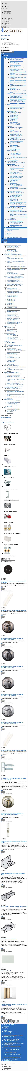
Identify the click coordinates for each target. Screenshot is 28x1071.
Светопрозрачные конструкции (11, 390)
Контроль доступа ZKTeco (13, 354)
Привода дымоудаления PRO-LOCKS (15, 277)
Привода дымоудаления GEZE (14, 283)
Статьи (5, 240)
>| (18, 1021)
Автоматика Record (11, 253)
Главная (2, 415)
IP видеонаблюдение (12, 403)
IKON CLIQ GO (10, 411)
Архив (5, 407)
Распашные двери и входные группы (15, 396)
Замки (5, 287)
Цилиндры (6, 326)
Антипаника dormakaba (12, 337)
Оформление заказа (5, 27)
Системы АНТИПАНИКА (9, 333)
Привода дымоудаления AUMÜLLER (15, 281)
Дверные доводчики (9, 293)
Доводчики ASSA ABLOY (12, 295)
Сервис (5, 241)
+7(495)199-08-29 (7, 12)
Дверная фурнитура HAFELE (13, 323)
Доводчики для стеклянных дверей (15, 382)
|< (1, 1021)
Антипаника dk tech (11, 334)
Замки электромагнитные (13, 291)
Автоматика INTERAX (11, 250)
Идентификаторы (11, 361)
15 (13, 1021)
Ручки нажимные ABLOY (12, 314)
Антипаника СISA (11, 338)
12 (9, 1021)
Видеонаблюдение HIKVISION (13, 401)
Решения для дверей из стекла (11, 372)
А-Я (4, 1047)
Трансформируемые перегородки (15, 386)
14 (12, 1021)
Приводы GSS (10, 272)
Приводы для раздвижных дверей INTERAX (17, 268)
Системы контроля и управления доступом (14, 1037)
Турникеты (6, 341)
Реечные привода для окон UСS (14, 285)
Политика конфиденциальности (14, 237)
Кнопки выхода (10, 364)
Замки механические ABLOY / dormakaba (13, 1035)
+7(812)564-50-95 (7, 13)
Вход (5, 19)
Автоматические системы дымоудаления (13, 276)
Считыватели (10, 356)
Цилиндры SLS (10, 330)
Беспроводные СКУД (11, 348)
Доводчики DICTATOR (12, 307)
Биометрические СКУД (12, 360)
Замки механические (12, 288)
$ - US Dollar (6, 5)
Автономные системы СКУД (13, 357)
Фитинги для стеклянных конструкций (16, 377)
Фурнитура (6, 308)
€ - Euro (5, 3)
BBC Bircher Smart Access (12, 273)
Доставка (9, 231)
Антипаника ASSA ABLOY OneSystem (15, 340)
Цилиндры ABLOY (11, 327)
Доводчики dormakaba (12, 296)
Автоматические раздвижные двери (12, 1042)
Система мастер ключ (9, 1036)
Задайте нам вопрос (5, 420)
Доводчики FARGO (11, 299)
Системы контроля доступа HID (14, 349)
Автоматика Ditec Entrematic (13, 247)
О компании (9, 230)
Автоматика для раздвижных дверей (12, 254)
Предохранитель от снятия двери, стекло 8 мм (13, 750)
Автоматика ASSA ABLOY (12, 251)
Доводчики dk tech (11, 297)
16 (14, 1021)
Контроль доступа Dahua (13, 358)
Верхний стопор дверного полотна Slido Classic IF (14, 906)
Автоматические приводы (13, 383)
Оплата (8, 234)
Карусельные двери (8, 344)
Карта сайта (6, 1069)
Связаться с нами (8, 1066)
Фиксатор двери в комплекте (8, 938)
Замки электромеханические (14, 289)
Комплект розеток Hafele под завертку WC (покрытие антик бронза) (12, 639)
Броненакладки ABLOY (12, 331)
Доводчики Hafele (11, 300)
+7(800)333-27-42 (7, 11)
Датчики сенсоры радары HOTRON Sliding (16, 274)
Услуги (5, 242)
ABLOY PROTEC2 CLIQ (11, 410)
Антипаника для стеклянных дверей (15, 384)
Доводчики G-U (10, 302)
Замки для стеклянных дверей (14, 373)
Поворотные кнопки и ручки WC (14, 322)
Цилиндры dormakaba (12, 329)
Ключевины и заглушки (12, 325)
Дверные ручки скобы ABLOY (13, 318)
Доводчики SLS (10, 303)
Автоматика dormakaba (12, 246)
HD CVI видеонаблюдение (13, 405)
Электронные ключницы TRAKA (14, 388)
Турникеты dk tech (11, 342)
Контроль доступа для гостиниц (11, 365)
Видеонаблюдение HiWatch (13, 402)
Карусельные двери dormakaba (14, 345)
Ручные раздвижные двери (13, 375)
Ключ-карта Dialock (6, 970)
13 (10, 1021)
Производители (7, 1068)
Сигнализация (10, 413)
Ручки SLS (9, 312)
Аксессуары (9, 406)
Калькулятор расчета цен (13, 229)
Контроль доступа (8, 346)
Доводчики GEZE (11, 304)
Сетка (8, 558)
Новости (6, 238)
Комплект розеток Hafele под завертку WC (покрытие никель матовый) (12, 695)
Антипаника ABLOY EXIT (12, 335)
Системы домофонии (12, 353)
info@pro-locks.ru (8, 18)
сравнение (3, 579)
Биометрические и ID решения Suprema (16, 350)
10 (7, 1021)
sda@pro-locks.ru (5, 47)
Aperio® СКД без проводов (13, 409)
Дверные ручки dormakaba (13, 310)
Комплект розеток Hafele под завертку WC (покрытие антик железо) (12, 667)
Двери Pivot (9, 398)
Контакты (9, 233)
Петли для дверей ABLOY (12, 319)
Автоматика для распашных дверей (12, 245)
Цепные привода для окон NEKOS (15, 284)
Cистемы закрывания (12, 306)
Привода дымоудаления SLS (13, 279)
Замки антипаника (8, 1044)
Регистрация (11, 19)
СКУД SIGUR (9, 363)
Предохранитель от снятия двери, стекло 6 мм (13, 610)
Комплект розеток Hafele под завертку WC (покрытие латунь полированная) (12, 813)
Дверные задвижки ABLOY (13, 316)
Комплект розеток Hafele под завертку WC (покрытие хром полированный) (12, 723)
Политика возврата (11, 236)
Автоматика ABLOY (11, 249)
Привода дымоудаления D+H (13, 280)
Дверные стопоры (11, 321)
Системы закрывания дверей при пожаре (14, 1043)
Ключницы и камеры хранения (11, 387)
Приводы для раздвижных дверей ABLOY (16, 266)
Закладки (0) (6, 21)
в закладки (3, 578)
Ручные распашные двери (13, 376)
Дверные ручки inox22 (12, 311)
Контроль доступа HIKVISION (13, 352)
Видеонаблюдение (8, 399)
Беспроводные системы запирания (12, 1046)
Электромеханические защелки (14, 292)
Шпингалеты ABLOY (11, 315)
